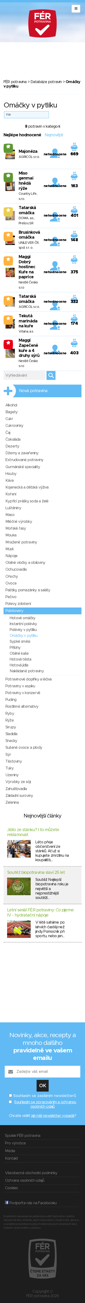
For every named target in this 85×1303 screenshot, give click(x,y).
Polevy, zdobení (18, 604)
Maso (9, 515)
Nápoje (11, 556)
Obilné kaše (19, 653)
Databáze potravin (46, 82)
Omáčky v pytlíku (23, 636)
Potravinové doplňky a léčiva (28, 679)
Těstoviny (13, 761)
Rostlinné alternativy (21, 706)
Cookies (11, 1188)
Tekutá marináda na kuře (28, 321)
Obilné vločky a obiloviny (25, 563)
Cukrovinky (14, 426)
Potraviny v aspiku (20, 686)
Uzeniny (11, 775)
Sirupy (10, 727)
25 (8, 175)
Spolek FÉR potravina (22, 1136)
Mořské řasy (15, 528)
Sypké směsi (20, 641)
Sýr (8, 755)
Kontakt (11, 1158)
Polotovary (14, 611)
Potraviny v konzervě (22, 693)
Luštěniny (13, 508)
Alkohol (11, 405)
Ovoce (11, 583)
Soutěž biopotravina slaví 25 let (36, 873)
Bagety (11, 412)
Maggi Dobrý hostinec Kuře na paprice (27, 267)
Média (10, 1151)
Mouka (10, 535)
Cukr (9, 419)
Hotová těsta (20, 659)
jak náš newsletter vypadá (52, 1116)
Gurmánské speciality (22, 467)
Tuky (9, 768)
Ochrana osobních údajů (24, 1180)
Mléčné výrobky (18, 521)
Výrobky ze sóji (18, 782)
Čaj (7, 433)
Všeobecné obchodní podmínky (31, 1173)
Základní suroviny (19, 796)
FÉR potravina (15, 82)
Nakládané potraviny (27, 671)
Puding (10, 700)
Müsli (9, 549)
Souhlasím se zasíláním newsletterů (44, 1096)
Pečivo (10, 597)
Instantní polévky (23, 624)
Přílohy (15, 648)
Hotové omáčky (22, 618)
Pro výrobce (15, 1143)
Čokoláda (13, 439)
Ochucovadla (15, 569)
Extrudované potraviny (24, 460)
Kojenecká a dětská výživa (26, 487)
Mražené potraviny (21, 542)
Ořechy (11, 576)
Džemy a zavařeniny (21, 453)
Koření (10, 494)
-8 (8, 342)
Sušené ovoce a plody (23, 747)
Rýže (9, 720)
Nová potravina (33, 391)
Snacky (11, 741)
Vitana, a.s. (26, 331)
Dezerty (12, 446)
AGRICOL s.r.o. (29, 157)
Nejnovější (54, 135)
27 (8, 146)
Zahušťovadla (16, 789)
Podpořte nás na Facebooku (32, 1203)
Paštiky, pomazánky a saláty (27, 590)
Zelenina (12, 802)
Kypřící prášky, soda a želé (26, 501)
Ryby (9, 713)
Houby (10, 474)
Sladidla (11, 734)
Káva (9, 480)
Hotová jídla (19, 665)
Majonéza (28, 151)
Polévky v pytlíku (23, 630)
